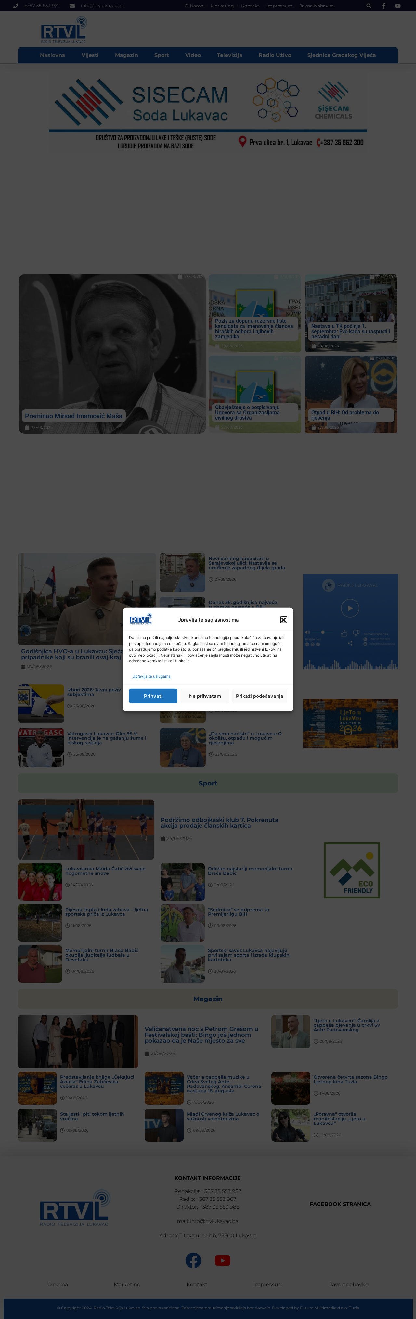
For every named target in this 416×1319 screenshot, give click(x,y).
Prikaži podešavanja (259, 696)
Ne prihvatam (205, 696)
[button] (283, 620)
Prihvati (153, 696)
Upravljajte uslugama (151, 676)
